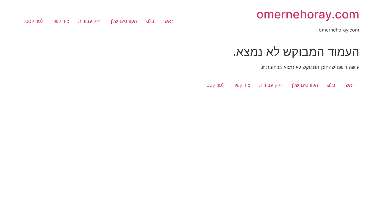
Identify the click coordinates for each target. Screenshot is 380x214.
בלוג (150, 21)
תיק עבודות (89, 21)
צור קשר (60, 21)
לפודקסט (34, 21)
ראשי (168, 21)
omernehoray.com (307, 14)
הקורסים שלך (123, 21)
